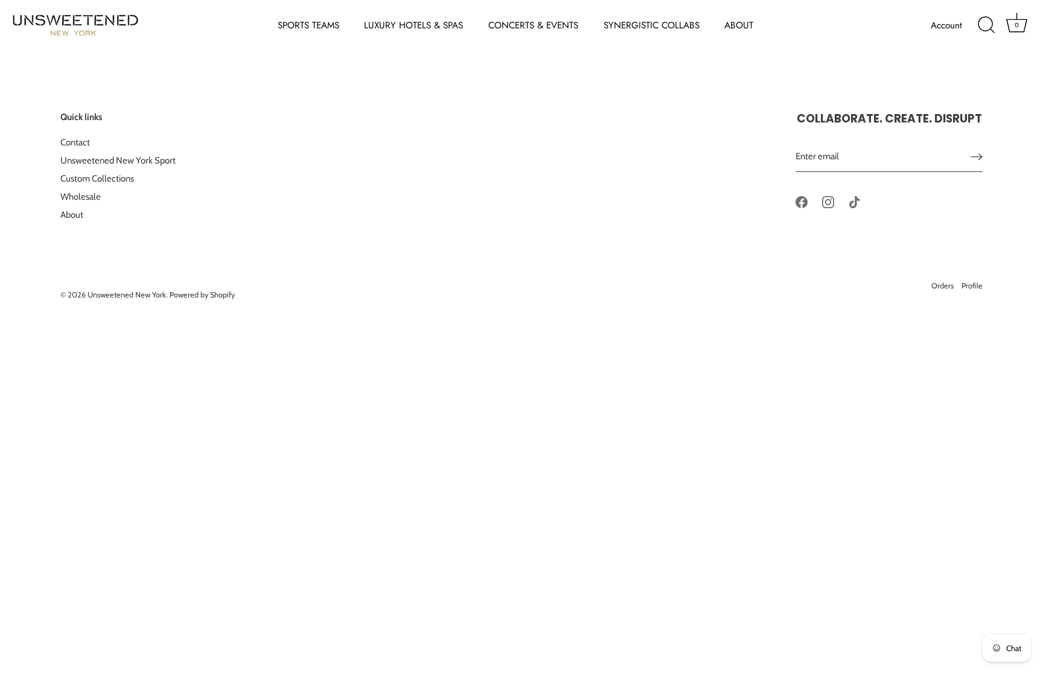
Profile (972, 285)
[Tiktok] (855, 201)
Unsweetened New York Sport (118, 160)
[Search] (986, 25)
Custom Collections (97, 178)
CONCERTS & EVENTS (533, 25)
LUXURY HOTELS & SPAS (413, 25)
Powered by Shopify (202, 294)
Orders (942, 285)
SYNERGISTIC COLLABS (652, 25)
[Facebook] (802, 201)
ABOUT (738, 25)
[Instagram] (828, 201)
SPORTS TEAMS (308, 25)
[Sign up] (977, 157)
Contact (75, 142)
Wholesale (80, 196)
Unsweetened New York (127, 294)
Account (946, 25)
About (71, 214)
